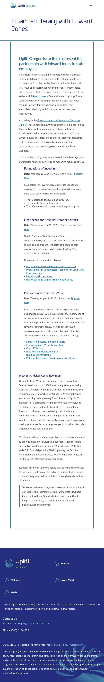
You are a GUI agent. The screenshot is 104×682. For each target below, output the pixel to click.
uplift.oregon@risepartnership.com (30, 623)
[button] (91, 6)
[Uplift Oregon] (23, 6)
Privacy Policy (60, 644)
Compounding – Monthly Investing (44, 344)
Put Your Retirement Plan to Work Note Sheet (50, 358)
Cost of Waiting (34, 348)
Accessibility (76, 644)
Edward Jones (38, 96)
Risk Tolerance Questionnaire (42, 351)
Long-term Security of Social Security (46, 341)
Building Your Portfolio (38, 354)
